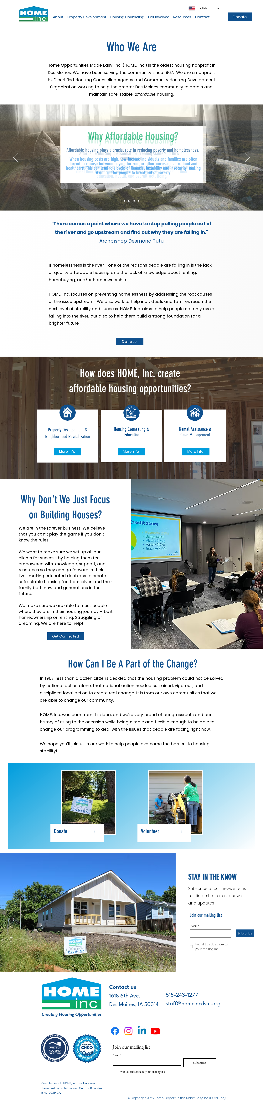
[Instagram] (128, 1031)
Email (194, 926)
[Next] (247, 157)
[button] (58, 17)
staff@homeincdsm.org (193, 1004)
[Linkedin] (142, 1031)
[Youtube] (155, 1031)
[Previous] (15, 157)
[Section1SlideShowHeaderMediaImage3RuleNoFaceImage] (134, 200)
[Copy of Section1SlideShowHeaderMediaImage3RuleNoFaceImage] (138, 200)
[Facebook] (115, 1031)
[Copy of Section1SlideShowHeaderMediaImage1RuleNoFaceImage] (129, 201)
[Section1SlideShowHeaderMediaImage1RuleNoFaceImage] (124, 200)
